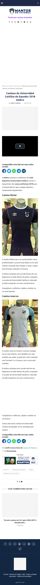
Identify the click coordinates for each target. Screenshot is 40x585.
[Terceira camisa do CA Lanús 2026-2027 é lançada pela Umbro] (20, 505)
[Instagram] (15, 22)
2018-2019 (6, 469)
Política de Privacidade (24, 576)
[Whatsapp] (21, 22)
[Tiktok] (30, 22)
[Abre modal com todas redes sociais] (24, 171)
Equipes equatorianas (18, 469)
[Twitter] (12, 22)
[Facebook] (9, 22)
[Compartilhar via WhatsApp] (14, 171)
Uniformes (17, 86)
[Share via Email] (21, 481)
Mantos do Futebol (7, 86)
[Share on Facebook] (17, 481)
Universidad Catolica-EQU (11, 473)
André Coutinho (16, 103)
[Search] (38, 3)
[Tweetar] (9, 171)
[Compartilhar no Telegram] (19, 171)
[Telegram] (24, 22)
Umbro (31, 469)
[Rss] (27, 22)
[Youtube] (18, 22)
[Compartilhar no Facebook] (4, 171)
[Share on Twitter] (19, 481)
